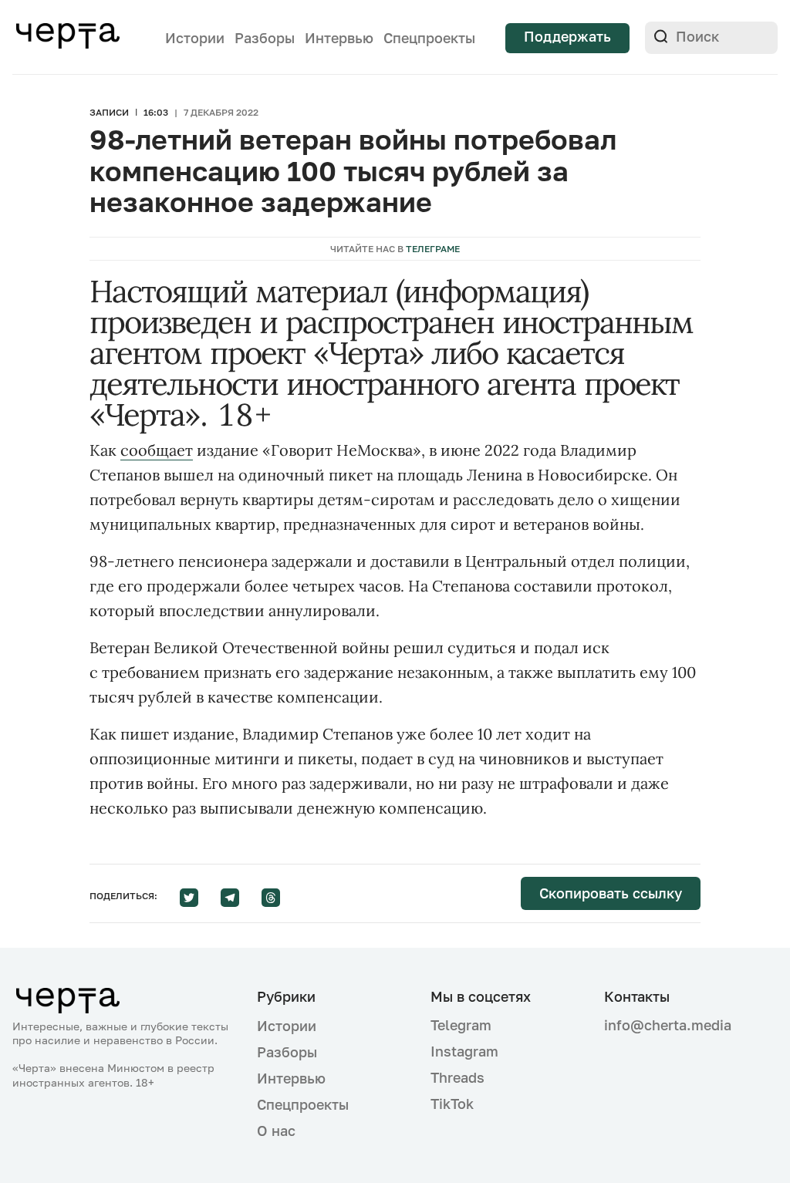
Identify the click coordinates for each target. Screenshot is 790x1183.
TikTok (452, 1103)
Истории (195, 37)
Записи (109, 112)
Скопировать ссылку (610, 893)
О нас (276, 1130)
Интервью (339, 37)
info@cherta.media (667, 1025)
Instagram (464, 1051)
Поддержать (567, 36)
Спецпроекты (429, 37)
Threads (457, 1077)
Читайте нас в (395, 248)
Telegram (460, 1025)
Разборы (265, 37)
